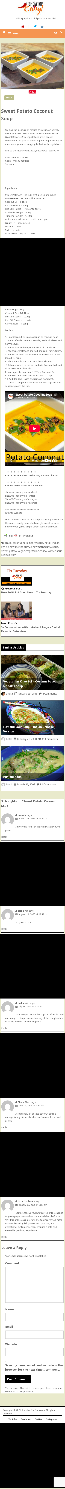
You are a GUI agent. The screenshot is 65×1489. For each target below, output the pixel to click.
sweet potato (9, 551)
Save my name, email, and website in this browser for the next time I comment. (34, 1367)
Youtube (12, 1419)
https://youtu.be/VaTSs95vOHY (43, 150)
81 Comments (48, 784)
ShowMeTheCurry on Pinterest (21, 502)
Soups (9, 97)
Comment (12, 1263)
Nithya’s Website (13, 512)
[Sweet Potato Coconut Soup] (32, 88)
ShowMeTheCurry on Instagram (21, 499)
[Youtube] (23, 26)
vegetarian (32, 551)
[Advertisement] (32, 272)
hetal (47, 543)
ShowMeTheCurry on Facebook (21, 492)
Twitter (38, 1419)
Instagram (51, 1419)
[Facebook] (29, 26)
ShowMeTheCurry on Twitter (20, 495)
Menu (16, 33)
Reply (4, 836)
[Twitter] (35, 26)
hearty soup (36, 543)
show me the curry (19, 547)
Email (9, 1326)
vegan (21, 551)
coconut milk (20, 543)
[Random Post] (55, 33)
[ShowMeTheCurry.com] (3, 32)
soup (55, 547)
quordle (22, 815)
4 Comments (49, 693)
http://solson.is (26, 1201)
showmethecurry (41, 547)
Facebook (26, 1419)
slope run (23, 910)
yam (13, 555)
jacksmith (23, 1002)
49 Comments (50, 739)
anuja (8, 543)
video (43, 551)
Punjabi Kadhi (12, 777)
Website (11, 1344)
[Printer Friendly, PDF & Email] (18, 537)
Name (9, 1309)
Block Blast (24, 1102)
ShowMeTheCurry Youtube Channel (40, 475)
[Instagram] (42, 26)
